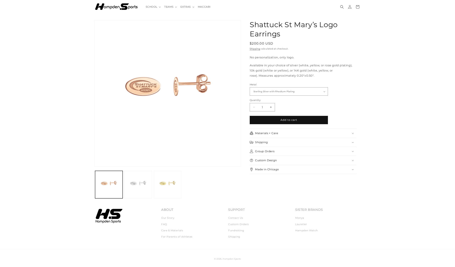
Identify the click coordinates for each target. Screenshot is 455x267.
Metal (253, 84)
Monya (299, 218)
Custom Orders (238, 224)
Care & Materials (172, 230)
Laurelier (301, 224)
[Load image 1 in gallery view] (109, 184)
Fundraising (236, 230)
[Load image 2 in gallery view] (138, 184)
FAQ (164, 224)
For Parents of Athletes (176, 236)
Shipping (255, 48)
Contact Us (235, 218)
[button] (153, 6)
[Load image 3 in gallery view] (167, 184)
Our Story (167, 218)
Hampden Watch (306, 230)
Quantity (255, 100)
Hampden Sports (232, 259)
